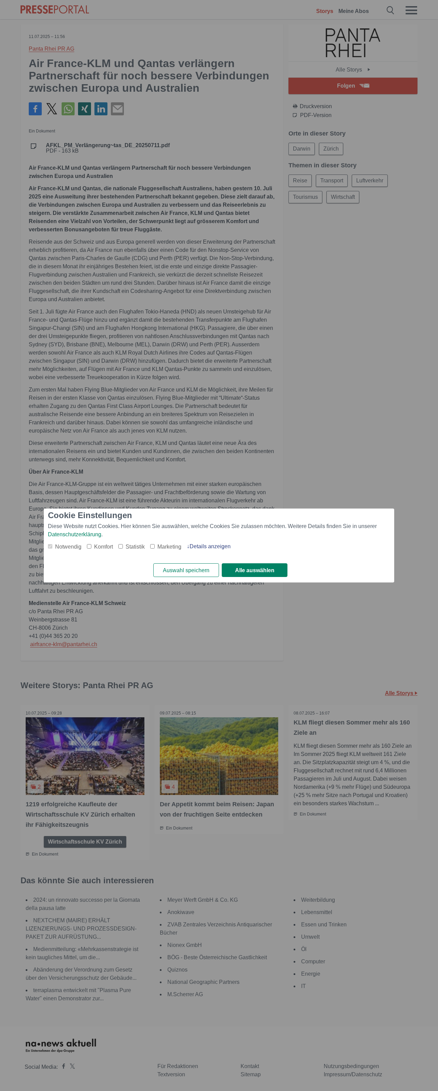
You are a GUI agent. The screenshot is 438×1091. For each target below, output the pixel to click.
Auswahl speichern (186, 570)
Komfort (103, 547)
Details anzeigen (210, 546)
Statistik (135, 547)
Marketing (169, 547)
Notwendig (68, 547)
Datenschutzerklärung (74, 534)
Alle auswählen (254, 570)
